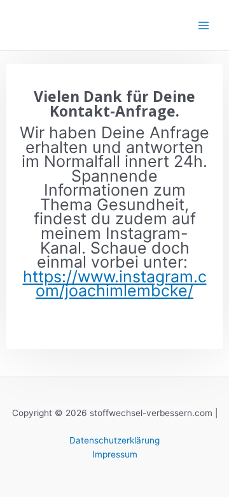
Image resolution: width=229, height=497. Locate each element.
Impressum (114, 454)
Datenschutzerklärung (114, 440)
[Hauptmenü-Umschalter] (204, 25)
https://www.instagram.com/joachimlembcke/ (115, 284)
